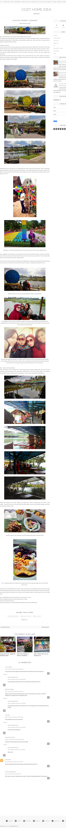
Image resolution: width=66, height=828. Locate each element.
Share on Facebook (14, 616)
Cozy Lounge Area (15, 1)
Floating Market (46, 50)
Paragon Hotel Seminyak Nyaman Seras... (7, 654)
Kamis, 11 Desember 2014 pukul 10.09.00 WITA (17, 679)
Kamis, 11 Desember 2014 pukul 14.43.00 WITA (17, 727)
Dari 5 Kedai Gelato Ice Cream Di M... (41, 654)
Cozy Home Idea (36, 9)
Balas (48, 673)
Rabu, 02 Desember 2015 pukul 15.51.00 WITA (16, 749)
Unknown (8, 759)
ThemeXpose (7, 826)
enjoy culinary (56, 50)
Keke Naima (8, 667)
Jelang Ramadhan (10, 771)
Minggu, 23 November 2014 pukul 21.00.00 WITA (14, 739)
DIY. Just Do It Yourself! (45, 1)
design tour (55, 43)
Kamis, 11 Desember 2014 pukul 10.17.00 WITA (17, 703)
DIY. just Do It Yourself (58, 48)
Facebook (56, 27)
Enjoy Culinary (57, 1)
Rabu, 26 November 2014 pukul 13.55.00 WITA (14, 761)
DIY (54, 45)
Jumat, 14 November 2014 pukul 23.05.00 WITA (14, 669)
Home (1, 1)
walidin (7, 715)
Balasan (5, 674)
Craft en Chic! (25, 1)
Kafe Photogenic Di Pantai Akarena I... (23, 654)
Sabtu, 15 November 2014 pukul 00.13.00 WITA (14, 691)
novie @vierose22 (13, 677)
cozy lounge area (56, 38)
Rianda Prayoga (10, 737)
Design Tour (34, 1)
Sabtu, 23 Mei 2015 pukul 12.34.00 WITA (13, 773)
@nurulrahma (9, 689)
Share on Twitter (27, 616)
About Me (7, 1)
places (26, 619)
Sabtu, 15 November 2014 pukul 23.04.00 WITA (14, 717)
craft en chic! (56, 40)
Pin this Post (38, 616)
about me (55, 35)
